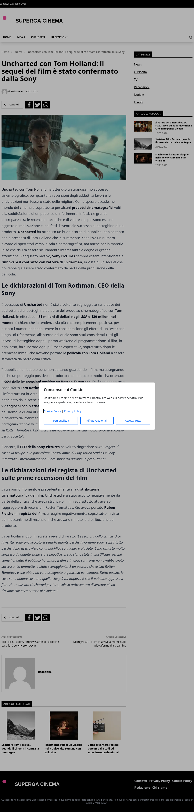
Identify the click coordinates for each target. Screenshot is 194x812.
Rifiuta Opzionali (96, 420)
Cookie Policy (52, 411)
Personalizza (61, 420)
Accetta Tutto (133, 420)
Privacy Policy (72, 411)
